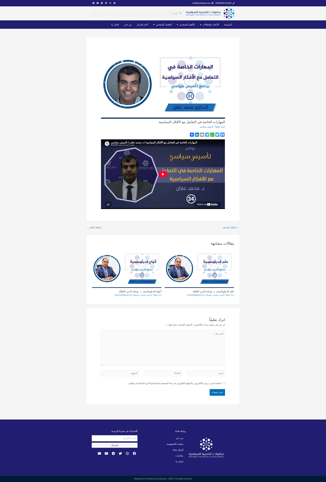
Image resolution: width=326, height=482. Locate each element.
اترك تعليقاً (220, 126)
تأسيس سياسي (206, 126)
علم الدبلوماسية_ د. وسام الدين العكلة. (213, 291)
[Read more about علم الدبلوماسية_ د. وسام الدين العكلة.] (199, 268)
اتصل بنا (115, 24)
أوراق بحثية (178, 450)
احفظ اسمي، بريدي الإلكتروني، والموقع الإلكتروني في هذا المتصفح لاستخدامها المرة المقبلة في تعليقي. (174, 383)
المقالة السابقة (231, 227)
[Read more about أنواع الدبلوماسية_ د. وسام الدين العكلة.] (126, 268)
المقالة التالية (94, 227)
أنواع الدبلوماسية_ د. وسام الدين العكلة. (139, 291)
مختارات (179, 455)
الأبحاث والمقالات (210, 24)
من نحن (128, 24)
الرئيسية (228, 24)
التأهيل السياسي (187, 24)
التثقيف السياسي (164, 24)
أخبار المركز (142, 24)
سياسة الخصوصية (175, 444)
